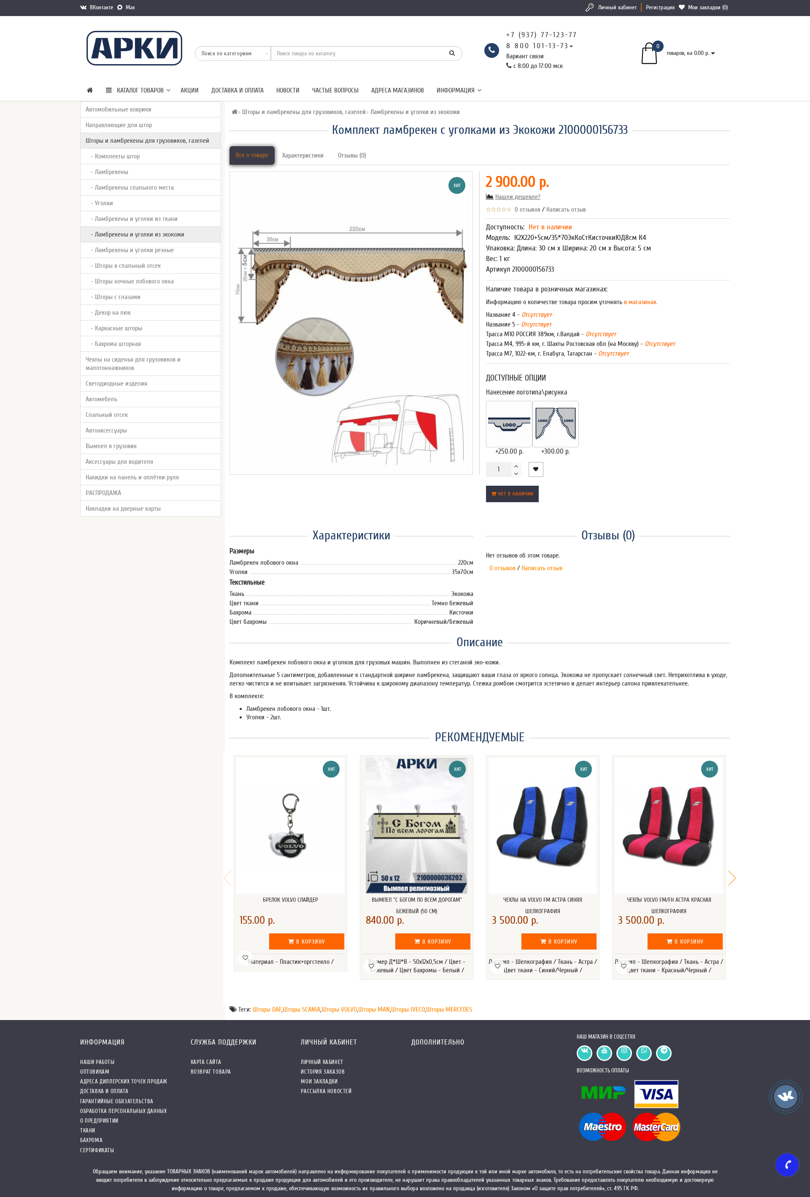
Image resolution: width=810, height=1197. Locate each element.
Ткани (87, 1130)
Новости (288, 90)
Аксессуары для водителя (119, 461)
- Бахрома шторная (113, 344)
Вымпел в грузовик (111, 446)
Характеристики (303, 155)
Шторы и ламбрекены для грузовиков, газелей (147, 140)
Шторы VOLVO (339, 1009)
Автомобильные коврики (118, 109)
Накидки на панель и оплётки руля (132, 477)
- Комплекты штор (113, 156)
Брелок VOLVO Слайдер (290, 899)
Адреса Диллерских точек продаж (123, 1081)
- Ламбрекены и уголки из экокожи (135, 234)
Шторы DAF (267, 1009)
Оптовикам (94, 1072)
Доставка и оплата (237, 90)
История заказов (323, 1072)
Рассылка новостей (326, 1091)
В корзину (309, 941)
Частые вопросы (335, 90)
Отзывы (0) (352, 155)
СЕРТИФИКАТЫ (97, 1150)
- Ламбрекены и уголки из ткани (132, 219)
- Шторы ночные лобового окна (130, 281)
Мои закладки (319, 1081)
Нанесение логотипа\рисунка (526, 392)
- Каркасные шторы (114, 328)
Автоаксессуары (106, 430)
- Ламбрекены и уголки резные (130, 250)
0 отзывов (525, 209)
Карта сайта (206, 1062)
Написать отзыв (566, 209)
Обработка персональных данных (123, 1111)
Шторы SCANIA (301, 1009)
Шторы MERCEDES (449, 1009)
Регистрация (660, 7)
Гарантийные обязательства (117, 1101)
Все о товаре (252, 155)
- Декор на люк (108, 312)
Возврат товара (211, 1072)
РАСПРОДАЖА (103, 493)
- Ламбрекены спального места (130, 187)
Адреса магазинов (397, 90)
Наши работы (97, 1062)
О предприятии (99, 1121)
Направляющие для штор (119, 125)
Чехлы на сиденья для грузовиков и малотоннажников (133, 364)
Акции (190, 90)
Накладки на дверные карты (123, 508)
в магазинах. (639, 302)
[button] (732, 878)
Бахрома (91, 1140)
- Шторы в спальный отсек (123, 265)
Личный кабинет (617, 7)
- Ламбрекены (107, 172)
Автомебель (101, 399)
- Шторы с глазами (113, 297)
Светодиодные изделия (116, 383)
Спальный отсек (107, 415)
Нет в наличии (515, 494)
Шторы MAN (374, 1009)
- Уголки (99, 203)
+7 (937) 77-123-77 (541, 34)
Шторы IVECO (408, 1009)
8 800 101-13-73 (537, 45)
